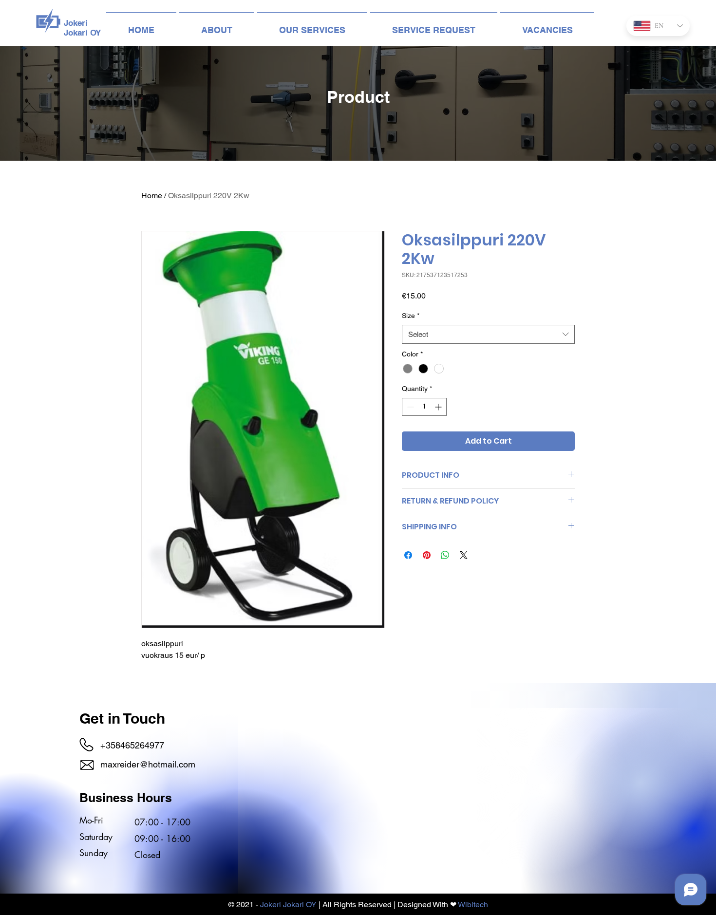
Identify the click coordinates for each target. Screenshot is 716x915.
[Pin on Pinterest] (427, 555)
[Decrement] (409, 406)
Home (151, 195)
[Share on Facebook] (408, 555)
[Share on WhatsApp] (445, 555)
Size (410, 315)
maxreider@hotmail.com (147, 764)
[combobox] (488, 334)
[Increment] (439, 406)
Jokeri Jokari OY (288, 904)
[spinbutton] (424, 406)
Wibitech (473, 904)
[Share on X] (464, 555)
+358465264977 (132, 745)
